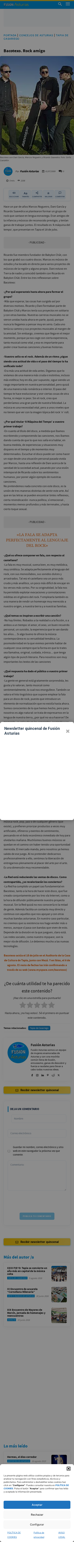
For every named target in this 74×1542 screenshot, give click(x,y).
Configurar (37, 1524)
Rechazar (37, 1514)
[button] (68, 1468)
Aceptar (37, 1504)
